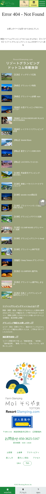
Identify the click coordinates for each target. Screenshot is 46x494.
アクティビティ (33, 452)
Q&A (19, 463)
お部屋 (9, 452)
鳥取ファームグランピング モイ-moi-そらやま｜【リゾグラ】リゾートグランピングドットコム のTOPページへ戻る (23, 42)
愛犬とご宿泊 (23, 458)
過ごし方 (9, 458)
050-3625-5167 (29, 438)
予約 (27, 463)
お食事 (19, 452)
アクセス (36, 458)
